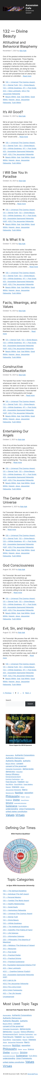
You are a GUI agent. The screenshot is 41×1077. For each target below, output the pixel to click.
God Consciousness (18, 565)
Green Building (28, 784)
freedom (21, 782)
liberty (25, 790)
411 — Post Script (29, 88)
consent (19, 763)
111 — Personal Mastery (12, 897)
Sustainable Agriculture (20, 803)
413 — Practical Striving (12, 958)
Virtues (20, 815)
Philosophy (13, 796)
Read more (27, 76)
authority (27, 761)
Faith (22, 779)
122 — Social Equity (10, 907)
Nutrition (19, 792)
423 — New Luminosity (12, 91)
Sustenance (11, 806)
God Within (25, 97)
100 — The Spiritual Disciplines (15, 891)
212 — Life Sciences (10, 933)
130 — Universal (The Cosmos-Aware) (20, 82)
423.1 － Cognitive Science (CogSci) (16, 971)
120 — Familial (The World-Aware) (16, 901)
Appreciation (10, 755)
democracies (28, 769)
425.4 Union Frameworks (12, 990)
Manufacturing (10, 793)
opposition (28, 793)
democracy (10, 771)
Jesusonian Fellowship (13, 790)
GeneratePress (33, 1074)
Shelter (16, 800)
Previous (7, 693)
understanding (12, 809)
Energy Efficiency (12, 774)
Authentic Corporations (25, 755)
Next (28, 693)
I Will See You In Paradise (15, 174)
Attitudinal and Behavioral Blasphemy (20, 44)
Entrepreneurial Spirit (13, 777)
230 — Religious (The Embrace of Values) (19, 945)
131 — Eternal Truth (10, 85)
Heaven (11, 100)
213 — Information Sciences (13, 936)
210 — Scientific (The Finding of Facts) (18, 930)
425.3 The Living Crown (12, 987)
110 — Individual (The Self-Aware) (16, 894)
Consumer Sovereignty (14, 769)
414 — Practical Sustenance (13, 962)
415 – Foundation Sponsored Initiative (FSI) (19, 965)
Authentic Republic (14, 761)
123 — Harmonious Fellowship (14, 910)
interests (15, 787)
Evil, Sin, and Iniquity (19, 628)
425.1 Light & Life (9, 980)
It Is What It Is (13, 239)
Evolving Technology (13, 779)
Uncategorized (8, 997)
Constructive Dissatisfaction (14, 369)
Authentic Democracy (15, 758)
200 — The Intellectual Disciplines (16, 927)
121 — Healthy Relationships (14, 904)
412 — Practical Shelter (12, 955)
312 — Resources (9, 949)
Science (9, 800)
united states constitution (16, 811)
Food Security (11, 782)
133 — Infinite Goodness (12, 88)
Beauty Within (10, 97)
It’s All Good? (13, 112)
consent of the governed (16, 766)
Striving (9, 803)
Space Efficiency (25, 800)
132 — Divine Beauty (27, 85)
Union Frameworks (27, 809)
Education (19, 771)
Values (10, 815)
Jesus (17, 100)
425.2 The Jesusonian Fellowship (21, 154)
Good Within (18, 784)
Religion (28, 796)
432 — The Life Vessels (12, 993)
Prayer (23, 796)
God (18, 97)
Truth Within (16, 103)
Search (8, 700)
